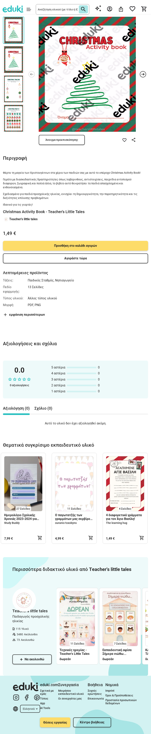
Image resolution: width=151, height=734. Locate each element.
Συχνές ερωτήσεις (95, 692)
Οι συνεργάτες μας (70, 698)
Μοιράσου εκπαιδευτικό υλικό (71, 692)
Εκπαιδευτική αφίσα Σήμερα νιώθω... (117, 652)
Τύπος (44, 698)
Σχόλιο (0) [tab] (43, 408)
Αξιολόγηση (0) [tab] (16, 408)
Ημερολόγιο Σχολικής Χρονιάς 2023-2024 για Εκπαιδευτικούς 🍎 (20, 517)
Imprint (109, 690)
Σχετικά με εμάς (47, 692)
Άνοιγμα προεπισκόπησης (61, 139)
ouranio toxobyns (66, 522)
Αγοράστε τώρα (75, 258)
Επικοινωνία (96, 698)
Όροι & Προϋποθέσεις (119, 695)
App (42, 703)
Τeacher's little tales (23, 219)
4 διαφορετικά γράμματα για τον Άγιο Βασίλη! (124, 517)
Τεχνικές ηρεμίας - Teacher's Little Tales (74, 652)
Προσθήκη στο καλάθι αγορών (75, 246)
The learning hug (116, 522)
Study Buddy (12, 522)
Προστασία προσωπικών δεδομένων (121, 702)
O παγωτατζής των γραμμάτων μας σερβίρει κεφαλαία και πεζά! (73, 517)
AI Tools (45, 708)
